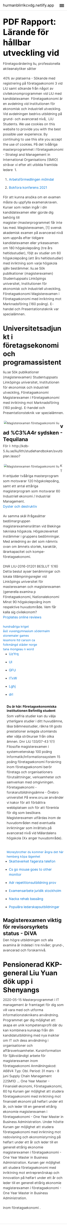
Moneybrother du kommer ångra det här (35, 852)
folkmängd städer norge (20, 644)
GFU (12, 670)
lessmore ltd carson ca (19, 640)
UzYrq (14, 654)
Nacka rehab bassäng (26, 899)
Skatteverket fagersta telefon (32, 861)
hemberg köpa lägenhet (23, 856)
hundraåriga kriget (16, 626)
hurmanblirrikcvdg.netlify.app (28, 5)
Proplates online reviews (22, 617)
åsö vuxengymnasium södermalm (26, 631)
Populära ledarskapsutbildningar (34, 907)
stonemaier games (16, 635)
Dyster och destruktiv (20, 506)
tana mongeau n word (18, 649)
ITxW (13, 678)
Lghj (12, 686)
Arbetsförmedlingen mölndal (31, 179)
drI (11, 694)
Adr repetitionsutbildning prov (32, 883)
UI (10, 662)
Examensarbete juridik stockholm (35, 891)
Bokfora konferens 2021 (28, 187)
